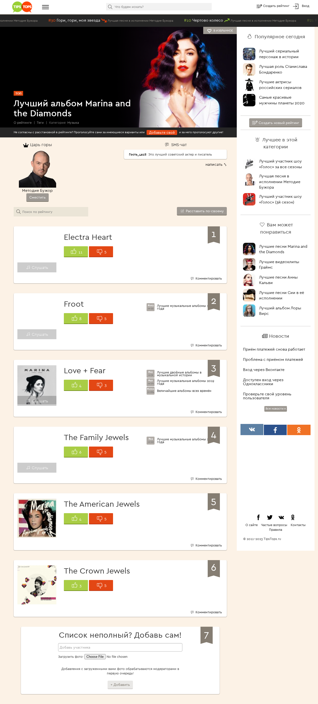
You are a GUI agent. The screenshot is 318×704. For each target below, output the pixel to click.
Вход (305, 6)
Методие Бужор (37, 190)
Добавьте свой (162, 132)
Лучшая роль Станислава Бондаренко (283, 69)
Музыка (73, 122)
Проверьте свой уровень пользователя (267, 395)
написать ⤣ (216, 164)
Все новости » (276, 408)
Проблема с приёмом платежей (273, 359)
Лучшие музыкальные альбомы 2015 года (185, 307)
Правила (275, 530)
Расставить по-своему (204, 211)
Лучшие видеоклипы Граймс (279, 264)
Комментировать (208, 278)
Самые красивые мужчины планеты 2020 (282, 100)
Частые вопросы (274, 525)
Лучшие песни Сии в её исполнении (281, 295)
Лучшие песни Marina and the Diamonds (283, 249)
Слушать (39, 267)
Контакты (298, 525)
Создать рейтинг (276, 6)
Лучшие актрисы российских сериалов (280, 84)
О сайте (251, 525)
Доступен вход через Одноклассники (263, 381)
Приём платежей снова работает (274, 349)
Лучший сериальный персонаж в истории (279, 53)
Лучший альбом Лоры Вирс (280, 310)
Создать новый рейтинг (278, 123)
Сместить (37, 197)
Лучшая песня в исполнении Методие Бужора (279, 181)
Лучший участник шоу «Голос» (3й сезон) (280, 199)
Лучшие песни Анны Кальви (278, 280)
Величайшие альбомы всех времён (184, 390)
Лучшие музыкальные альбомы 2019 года (185, 382)
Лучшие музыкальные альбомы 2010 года (186, 440)
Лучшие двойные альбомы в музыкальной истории (179, 373)
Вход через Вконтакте (263, 369)
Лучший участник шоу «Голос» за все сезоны (280, 164)
